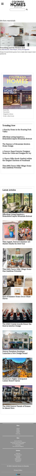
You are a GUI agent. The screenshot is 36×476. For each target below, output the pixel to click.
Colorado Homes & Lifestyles (18, 4)
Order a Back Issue (8, 116)
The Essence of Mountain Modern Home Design (16, 145)
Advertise (18, 457)
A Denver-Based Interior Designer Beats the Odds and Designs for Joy (17, 152)
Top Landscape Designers (18, 446)
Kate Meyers (13, 49)
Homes (18, 428)
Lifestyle (18, 431)
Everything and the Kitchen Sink (12, 48)
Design (18, 429)
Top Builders (18, 445)
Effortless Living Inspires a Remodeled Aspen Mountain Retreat (17, 138)
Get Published (18, 460)
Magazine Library (8, 114)
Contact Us (18, 461)
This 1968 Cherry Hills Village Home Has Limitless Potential (17, 167)
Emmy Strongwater (23, 49)
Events (18, 432)
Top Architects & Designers (18, 443)
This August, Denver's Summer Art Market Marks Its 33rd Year (16, 243)
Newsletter (6, 112)
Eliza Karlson (5, 49)
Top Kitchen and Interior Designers (18, 442)
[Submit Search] (26, 9)
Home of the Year (18, 441)
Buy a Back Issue (18, 454)
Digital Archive (18, 458)
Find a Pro (18, 433)
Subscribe (6, 110)
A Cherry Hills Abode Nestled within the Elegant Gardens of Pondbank (17, 159)
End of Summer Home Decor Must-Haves (17, 297)
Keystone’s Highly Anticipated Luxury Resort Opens (15, 380)
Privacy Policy (18, 470)
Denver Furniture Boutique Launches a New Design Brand (15, 352)
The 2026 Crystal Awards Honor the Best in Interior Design (17, 325)
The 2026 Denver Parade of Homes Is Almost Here (16, 407)
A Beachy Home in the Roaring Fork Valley (17, 130)
